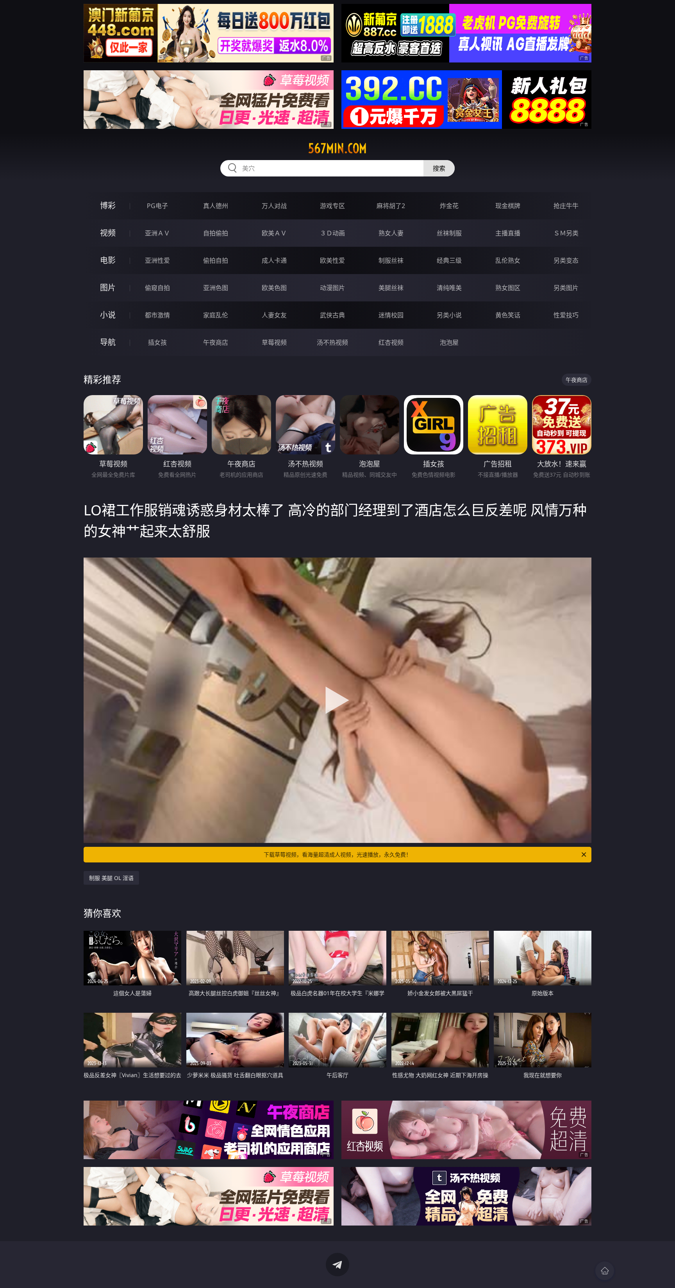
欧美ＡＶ (274, 233)
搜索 (439, 168)
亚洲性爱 (157, 260)
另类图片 (566, 287)
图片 (108, 287)
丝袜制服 (449, 233)
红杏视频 (391, 342)
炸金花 (449, 205)
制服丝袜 (391, 260)
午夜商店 (215, 342)
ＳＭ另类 (566, 233)
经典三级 (449, 260)
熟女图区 (507, 287)
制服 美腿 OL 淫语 (111, 878)
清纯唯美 (449, 287)
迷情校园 (391, 315)
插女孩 (157, 342)
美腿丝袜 (391, 287)
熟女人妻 (391, 233)
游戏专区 (332, 205)
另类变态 (566, 260)
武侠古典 (332, 315)
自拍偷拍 (215, 233)
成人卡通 (274, 260)
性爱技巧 (566, 315)
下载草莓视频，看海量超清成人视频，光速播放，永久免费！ (337, 854)
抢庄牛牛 (566, 205)
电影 (108, 260)
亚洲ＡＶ (157, 233)
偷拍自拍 (215, 260)
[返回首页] (604, 1270)
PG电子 (157, 205)
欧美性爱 (332, 260)
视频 (108, 233)
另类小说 (449, 315)
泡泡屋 (449, 342)
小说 (108, 315)
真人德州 (215, 205)
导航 (108, 342)
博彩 (108, 205)
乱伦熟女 (507, 260)
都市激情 (157, 315)
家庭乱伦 (215, 315)
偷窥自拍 (157, 287)
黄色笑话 (507, 315)
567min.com (337, 148)
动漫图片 (332, 287)
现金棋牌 (507, 205)
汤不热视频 (332, 342)
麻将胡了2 (391, 205)
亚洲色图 (215, 287)
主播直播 (507, 233)
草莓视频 (274, 342)
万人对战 (274, 205)
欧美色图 (274, 287)
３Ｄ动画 (332, 233)
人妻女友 (274, 315)
